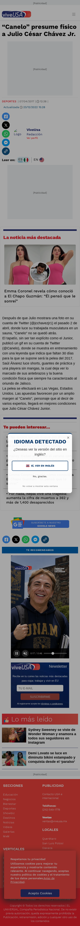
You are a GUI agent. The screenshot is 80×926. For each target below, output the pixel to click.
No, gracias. (40, 476)
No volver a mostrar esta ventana (40, 486)
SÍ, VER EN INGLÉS (40, 465)
